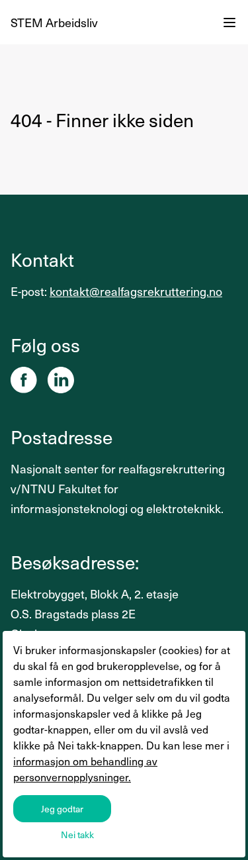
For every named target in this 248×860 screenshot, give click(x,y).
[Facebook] (24, 380)
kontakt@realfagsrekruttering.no (136, 291)
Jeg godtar (62, 809)
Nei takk (77, 834)
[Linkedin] (61, 380)
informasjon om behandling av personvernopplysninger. (85, 769)
